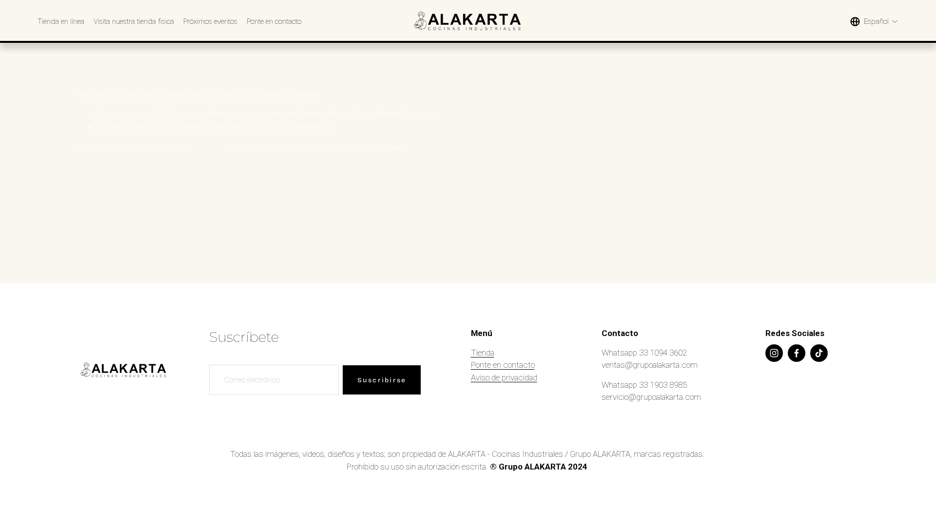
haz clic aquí (208, 147)
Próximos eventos (210, 21)
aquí (414, 147)
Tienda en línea (61, 21)
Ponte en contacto (274, 21)
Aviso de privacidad (504, 377)
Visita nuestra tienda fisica (134, 21)
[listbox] (874, 21)
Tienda (482, 352)
